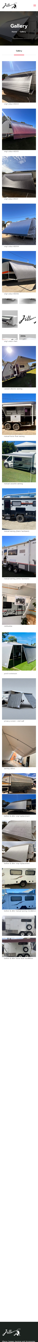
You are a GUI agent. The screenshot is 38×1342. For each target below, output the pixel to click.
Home (14, 31)
